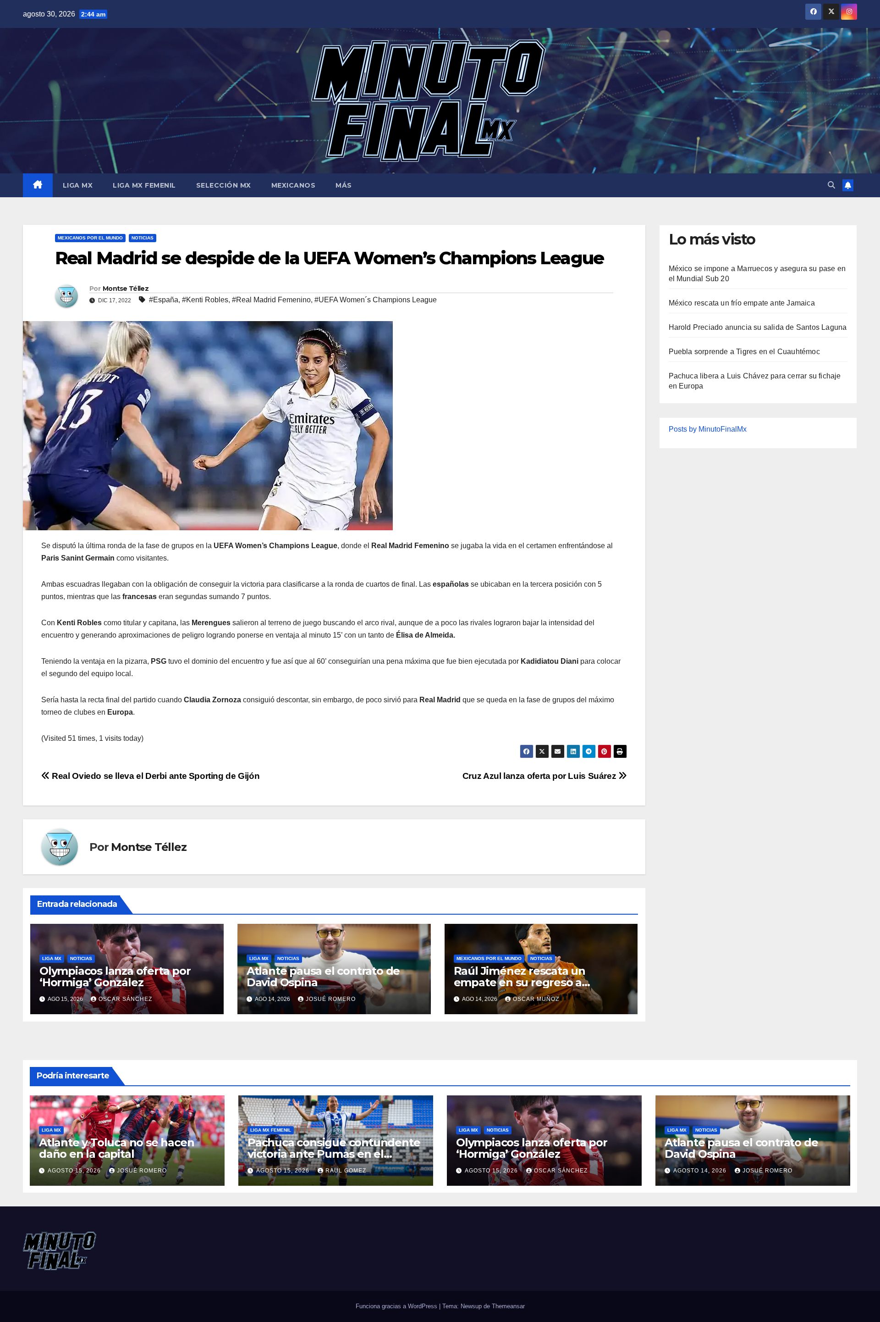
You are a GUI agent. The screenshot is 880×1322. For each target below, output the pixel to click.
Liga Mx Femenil (144, 185)
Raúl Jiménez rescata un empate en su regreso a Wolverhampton (519, 982)
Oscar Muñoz (536, 999)
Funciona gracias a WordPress (397, 1306)
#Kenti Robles (205, 300)
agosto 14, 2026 (700, 1170)
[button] (831, 185)
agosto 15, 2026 (75, 1170)
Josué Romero (331, 999)
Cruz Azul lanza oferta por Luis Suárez (540, 776)
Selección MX (223, 185)
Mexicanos (293, 185)
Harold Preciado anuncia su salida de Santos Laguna (758, 327)
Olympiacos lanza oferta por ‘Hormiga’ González (115, 976)
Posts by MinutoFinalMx (708, 429)
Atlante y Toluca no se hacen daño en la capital (116, 1148)
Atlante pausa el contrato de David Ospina (323, 976)
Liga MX (78, 185)
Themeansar (508, 1306)
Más (344, 185)
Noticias (143, 237)
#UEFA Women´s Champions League (375, 300)
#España (163, 300)
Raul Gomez (345, 1170)
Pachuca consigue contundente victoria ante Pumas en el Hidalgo (334, 1154)
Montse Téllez (125, 288)
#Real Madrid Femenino (271, 300)
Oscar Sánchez (125, 999)
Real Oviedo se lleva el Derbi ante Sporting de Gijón (154, 776)
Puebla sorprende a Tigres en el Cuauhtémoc (744, 351)
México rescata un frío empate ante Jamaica (742, 303)
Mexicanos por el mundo (90, 237)
